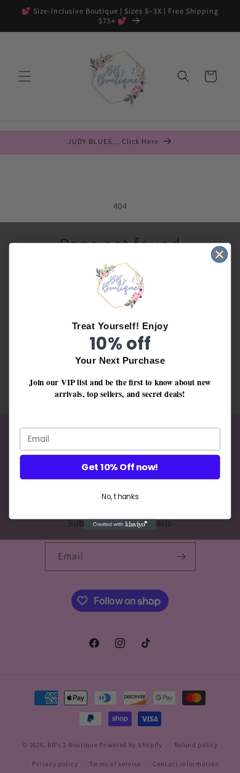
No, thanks (120, 497)
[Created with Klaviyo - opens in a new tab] (120, 525)
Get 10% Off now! (119, 467)
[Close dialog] (220, 255)
